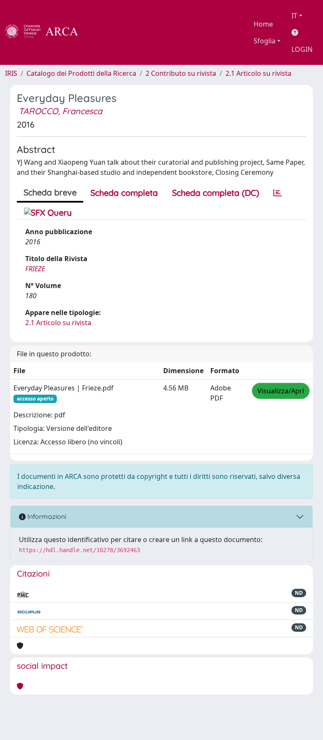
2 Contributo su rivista (181, 73)
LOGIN (301, 49)
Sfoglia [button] (264, 40)
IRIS (11, 73)
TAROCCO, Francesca (60, 111)
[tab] (277, 193)
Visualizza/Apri (280, 390)
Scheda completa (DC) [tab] (215, 192)
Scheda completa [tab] (124, 192)
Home (263, 24)
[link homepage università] (101, 32)
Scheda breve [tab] (50, 192)
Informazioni (46, 516)
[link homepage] (46, 32)
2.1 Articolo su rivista (258, 73)
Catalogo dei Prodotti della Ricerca (81, 73)
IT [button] (294, 15)
